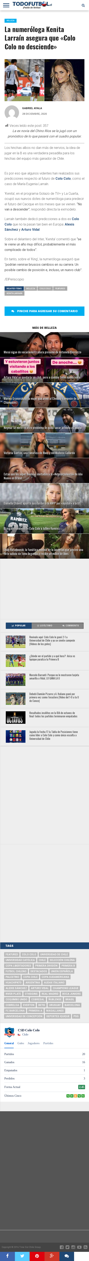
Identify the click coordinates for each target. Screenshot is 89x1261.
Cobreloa (12, 1005)
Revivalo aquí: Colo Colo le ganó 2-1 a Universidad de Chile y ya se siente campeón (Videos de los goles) (52, 640)
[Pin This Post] (37, 1256)
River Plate (13, 993)
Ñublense (54, 999)
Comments (72, 625)
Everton (28, 1005)
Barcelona (72, 1005)
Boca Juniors (71, 993)
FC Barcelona (15, 1010)
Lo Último (46, 625)
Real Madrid (50, 993)
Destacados (38, 971)
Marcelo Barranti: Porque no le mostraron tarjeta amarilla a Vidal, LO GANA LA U (54, 676)
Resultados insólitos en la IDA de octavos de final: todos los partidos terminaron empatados (53, 714)
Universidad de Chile (54, 954)
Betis (41, 1005)
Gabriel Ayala (32, 108)
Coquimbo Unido (16, 999)
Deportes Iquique (58, 1016)
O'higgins (31, 993)
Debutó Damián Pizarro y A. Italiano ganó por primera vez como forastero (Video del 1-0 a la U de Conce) (54, 697)
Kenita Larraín (14, 293)
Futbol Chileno (16, 971)
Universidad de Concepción (24, 1016)
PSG (76, 1016)
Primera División (46, 965)
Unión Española (62, 971)
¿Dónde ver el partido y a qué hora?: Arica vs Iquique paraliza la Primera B (52, 657)
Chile (42, 960)
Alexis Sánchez (16, 988)
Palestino (12, 977)
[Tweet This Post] (22, 1256)
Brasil (69, 999)
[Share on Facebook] (7, 1256)
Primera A (35, 1010)
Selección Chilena (62, 960)
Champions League (65, 988)
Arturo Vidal (30, 230)
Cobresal (37, 999)
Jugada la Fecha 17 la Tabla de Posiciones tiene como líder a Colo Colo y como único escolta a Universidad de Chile (53, 735)
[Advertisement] (45, 589)
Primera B (68, 965)
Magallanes (55, 1010)
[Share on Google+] (51, 1256)
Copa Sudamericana (55, 977)
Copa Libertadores (18, 965)
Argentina (32, 982)
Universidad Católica (20, 960)
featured (60, 288)
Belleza (30, 288)
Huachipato (14, 982)
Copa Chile (30, 977)
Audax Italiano (54, 982)
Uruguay (55, 1005)
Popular (20, 625)
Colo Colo (63, 179)
